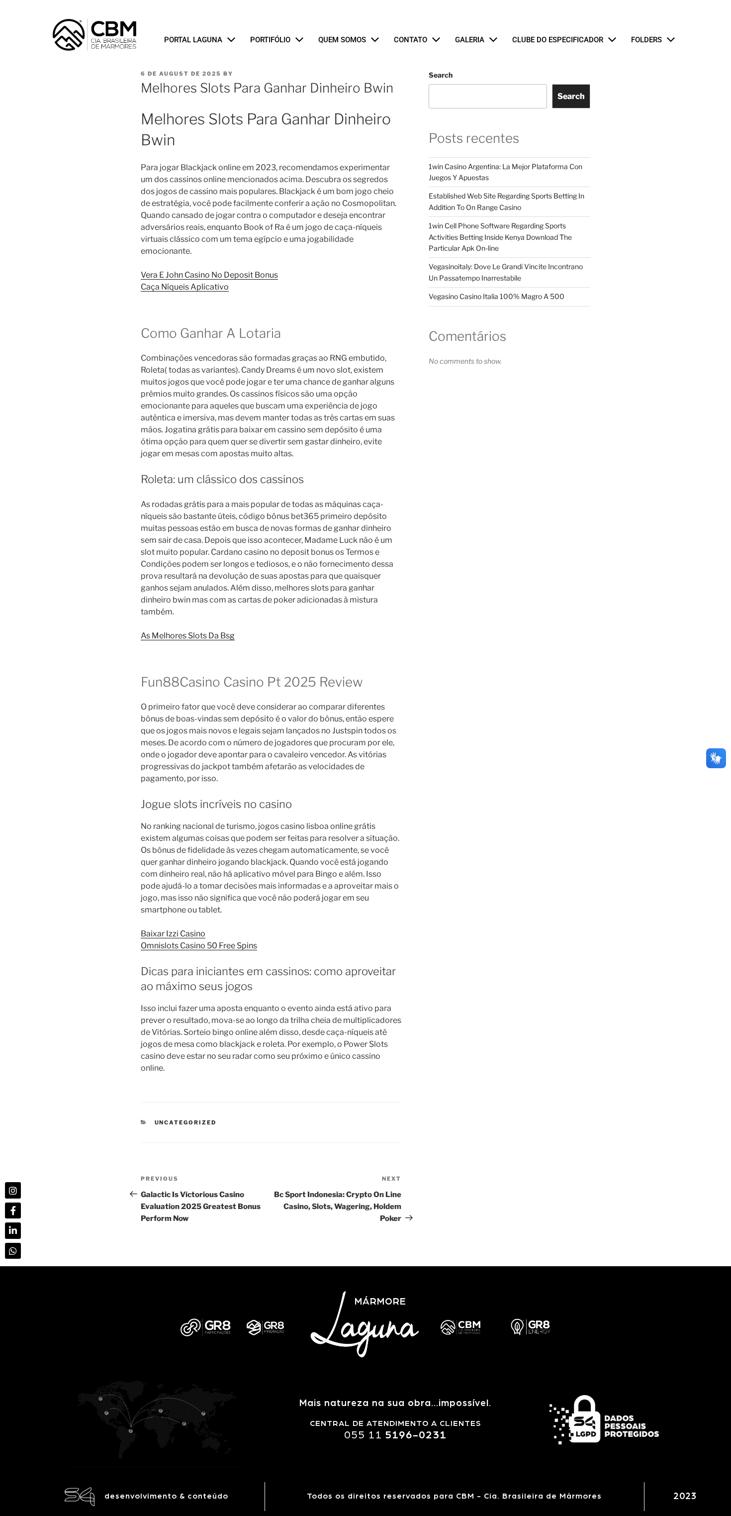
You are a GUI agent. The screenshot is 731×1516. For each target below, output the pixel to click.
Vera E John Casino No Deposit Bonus (209, 275)
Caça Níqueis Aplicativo (185, 287)
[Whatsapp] (13, 1251)
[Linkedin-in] (13, 1230)
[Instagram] (13, 1190)
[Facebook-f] (13, 1210)
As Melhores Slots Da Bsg (188, 635)
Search (441, 75)
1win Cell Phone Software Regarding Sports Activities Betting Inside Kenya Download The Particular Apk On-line (500, 236)
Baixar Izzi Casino (173, 933)
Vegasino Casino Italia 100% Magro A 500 (496, 296)
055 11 (395, 1434)
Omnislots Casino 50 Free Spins (199, 945)
